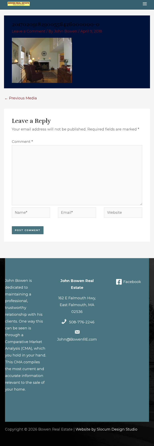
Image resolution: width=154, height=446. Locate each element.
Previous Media (20, 98)
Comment (22, 141)
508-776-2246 (81, 322)
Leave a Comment (28, 31)
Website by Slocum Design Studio (106, 429)
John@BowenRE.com (77, 339)
